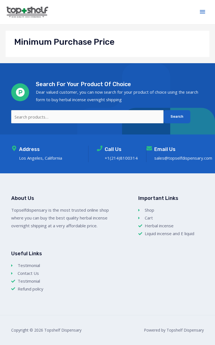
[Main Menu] (202, 12)
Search (176, 116)
